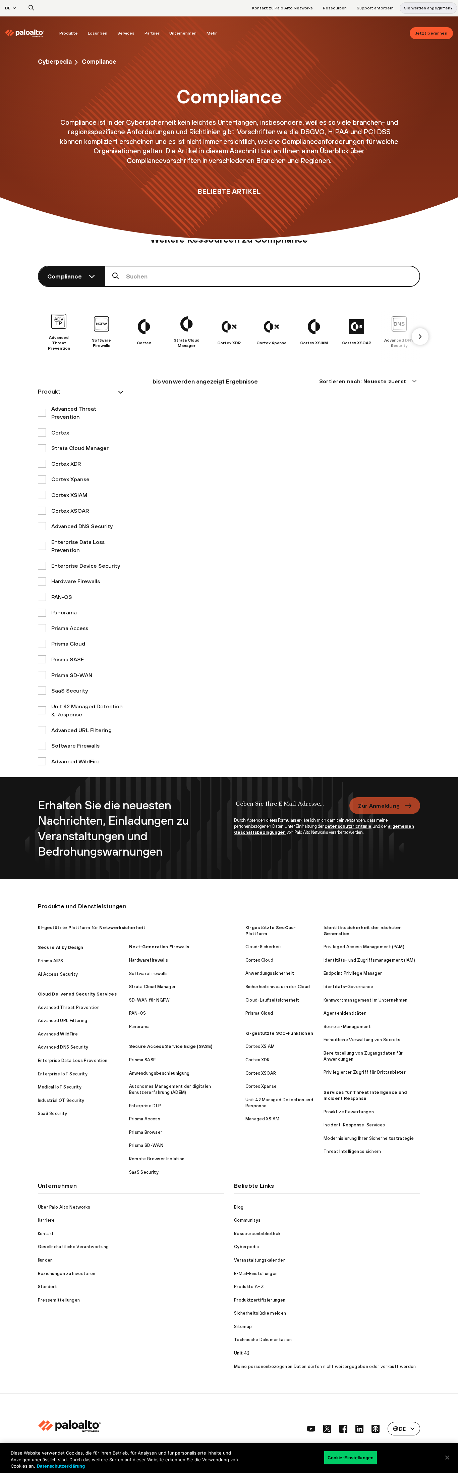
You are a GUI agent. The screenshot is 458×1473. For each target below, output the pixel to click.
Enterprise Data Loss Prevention (73, 1060)
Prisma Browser (145, 1132)
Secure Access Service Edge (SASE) (171, 1046)
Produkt (49, 391)
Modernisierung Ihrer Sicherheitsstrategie (369, 1138)
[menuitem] (29, 33)
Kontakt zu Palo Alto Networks (282, 8)
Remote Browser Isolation (157, 1158)
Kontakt (46, 1233)
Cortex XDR (257, 1059)
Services (125, 33)
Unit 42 (241, 1353)
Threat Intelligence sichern (352, 1151)
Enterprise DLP (145, 1105)
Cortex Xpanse (261, 1086)
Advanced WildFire (58, 1033)
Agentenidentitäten (345, 1013)
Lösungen (97, 33)
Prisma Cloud (259, 1013)
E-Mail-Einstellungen (256, 1273)
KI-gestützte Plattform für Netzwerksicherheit (91, 927)
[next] (420, 336)
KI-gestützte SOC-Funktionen (279, 1033)
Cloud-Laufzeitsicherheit (272, 1000)
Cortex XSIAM (260, 1046)
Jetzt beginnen (431, 33)
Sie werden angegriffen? (428, 8)
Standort (47, 1286)
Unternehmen (182, 33)
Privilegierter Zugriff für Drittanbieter (365, 1072)
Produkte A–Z (249, 1286)
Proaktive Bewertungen (349, 1111)
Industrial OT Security (61, 1100)
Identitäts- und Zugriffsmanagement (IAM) (369, 960)
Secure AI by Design (60, 947)
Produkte (68, 33)
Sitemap (243, 1326)
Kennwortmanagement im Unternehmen (366, 1000)
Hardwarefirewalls (148, 960)
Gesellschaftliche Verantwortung (73, 1246)
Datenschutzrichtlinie (348, 826)
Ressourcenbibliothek (257, 1233)
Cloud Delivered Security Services (77, 994)
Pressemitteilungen (59, 1300)
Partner (152, 33)
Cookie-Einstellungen (351, 1457)
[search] (31, 8)
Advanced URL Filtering (63, 1020)
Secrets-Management (347, 1026)
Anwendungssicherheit (269, 973)
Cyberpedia (55, 61)
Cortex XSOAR (260, 1073)
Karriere (46, 1220)
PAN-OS (137, 1013)
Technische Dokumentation (263, 1339)
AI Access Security (58, 974)
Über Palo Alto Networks (64, 1207)
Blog (238, 1207)
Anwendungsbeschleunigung (159, 1073)
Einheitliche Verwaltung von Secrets (362, 1039)
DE (7, 8)
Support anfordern (375, 8)
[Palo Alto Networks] (24, 33)
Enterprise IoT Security (63, 1073)
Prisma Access (144, 1118)
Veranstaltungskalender (259, 1260)
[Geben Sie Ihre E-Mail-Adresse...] (287, 807)
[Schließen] (447, 1457)
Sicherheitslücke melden (260, 1313)
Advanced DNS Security (63, 1047)
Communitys (247, 1220)
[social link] (311, 1429)
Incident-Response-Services (354, 1124)
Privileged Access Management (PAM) (364, 946)
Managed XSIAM (262, 1118)
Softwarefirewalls (148, 973)
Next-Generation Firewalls (159, 946)
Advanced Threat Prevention (69, 1007)
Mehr (212, 33)
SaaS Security (52, 1113)
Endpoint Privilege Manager (353, 973)
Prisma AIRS (50, 960)
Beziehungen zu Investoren (67, 1273)
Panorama (139, 1026)
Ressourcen (335, 8)
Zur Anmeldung (379, 806)
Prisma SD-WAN (146, 1145)
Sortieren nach (362, 381)
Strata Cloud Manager (152, 986)
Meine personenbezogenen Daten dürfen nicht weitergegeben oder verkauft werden (325, 1366)
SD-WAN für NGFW (149, 1000)
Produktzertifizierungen (259, 1300)
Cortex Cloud (259, 960)
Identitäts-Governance (348, 986)
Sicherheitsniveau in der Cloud (277, 986)
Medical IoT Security (59, 1086)
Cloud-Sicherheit (263, 946)
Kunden (45, 1260)
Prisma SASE (142, 1059)
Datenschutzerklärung (61, 1466)
